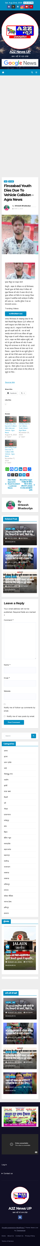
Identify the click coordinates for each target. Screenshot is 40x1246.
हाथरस (6, 913)
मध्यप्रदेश (7, 843)
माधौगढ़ (6, 861)
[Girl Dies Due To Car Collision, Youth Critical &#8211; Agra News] (25, 419)
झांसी (13, 528)
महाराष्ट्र (7, 855)
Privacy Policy (30, 1236)
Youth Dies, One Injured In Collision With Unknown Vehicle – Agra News (11, 428)
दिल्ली (6, 797)
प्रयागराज (7, 814)
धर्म (5, 803)
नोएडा (6, 809)
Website (7, 691)
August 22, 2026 (15, 962)
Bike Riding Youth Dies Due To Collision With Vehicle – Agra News (10, 451)
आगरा (6, 181)
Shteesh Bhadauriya (23, 206)
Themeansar (21, 1230)
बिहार (6, 832)
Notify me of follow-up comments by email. (19, 709)
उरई (5, 768)
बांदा (5, 826)
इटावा (6, 756)
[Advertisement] (20, 103)
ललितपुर (7, 884)
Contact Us (19, 1236)
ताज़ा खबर (7, 791)
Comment (9, 620)
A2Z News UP (20, 52)
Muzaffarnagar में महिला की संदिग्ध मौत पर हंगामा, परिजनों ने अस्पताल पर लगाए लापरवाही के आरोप (26, 485)
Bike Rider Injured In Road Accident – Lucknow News (14, 484)
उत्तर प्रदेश (11, 181)
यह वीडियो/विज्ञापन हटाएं (15, 314)
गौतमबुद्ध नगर (8, 774)
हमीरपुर (6, 907)
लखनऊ (14, 576)
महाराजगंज (7, 849)
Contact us (8, 1173)
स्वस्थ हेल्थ (8, 901)
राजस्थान (7, 867)
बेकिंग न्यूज (7, 838)
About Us (10, 1236)
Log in (4, 1165)
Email (7, 678)
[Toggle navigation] (36, 72)
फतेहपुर (6, 820)
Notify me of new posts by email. (21, 716)
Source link (10, 382)
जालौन (6, 780)
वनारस (6, 890)
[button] (32, 72)
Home (4, 1236)
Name (7, 665)
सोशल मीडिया (8, 896)
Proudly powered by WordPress (13, 1227)
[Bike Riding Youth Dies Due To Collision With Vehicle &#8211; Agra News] (11, 443)
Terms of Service (8, 1241)
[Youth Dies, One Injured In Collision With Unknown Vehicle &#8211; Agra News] (11, 419)
